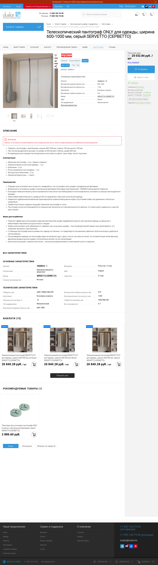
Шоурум (80, 536)
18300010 (101, 81)
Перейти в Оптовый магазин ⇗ (38, 7)
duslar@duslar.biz (128, 540)
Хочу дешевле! (133, 62)
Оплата (42, 536)
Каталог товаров (14, 27)
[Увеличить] (30, 80)
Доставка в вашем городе (138, 99)
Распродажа (7, 545)
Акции (18, 7)
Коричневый (75, 61)
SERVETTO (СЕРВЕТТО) (105, 96)
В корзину (142, 69)
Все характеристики (69, 105)
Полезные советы (9, 553)
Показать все (62, 375)
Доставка (59, 7)
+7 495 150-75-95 (56, 13)
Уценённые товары (10, 549)
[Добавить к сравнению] (55, 61)
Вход (121, 6)
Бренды (6, 536)
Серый (85, 61)
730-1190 (75, 65)
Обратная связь (83, 541)
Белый (64, 61)
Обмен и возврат (46, 541)
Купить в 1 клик (142, 77)
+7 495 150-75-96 (56, 16)
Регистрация (130, 6)
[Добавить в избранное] (55, 55)
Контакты (7, 7)
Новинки (6, 541)
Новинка (5, 326)
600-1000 (65, 65)
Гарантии (43, 545)
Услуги (42, 549)
